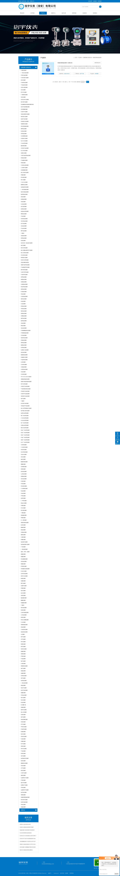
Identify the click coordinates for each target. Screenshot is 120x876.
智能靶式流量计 (24, 123)
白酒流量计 (23, 663)
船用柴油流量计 (24, 194)
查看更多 (23, 810)
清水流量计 (23, 89)
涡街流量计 (23, 765)
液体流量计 (23, 760)
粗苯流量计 (23, 498)
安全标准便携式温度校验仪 (26, 832)
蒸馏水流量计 (24, 153)
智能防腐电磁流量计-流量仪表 (65, 62)
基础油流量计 (24, 235)
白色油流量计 (24, 204)
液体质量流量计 (24, 719)
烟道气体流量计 (24, 119)
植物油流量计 (24, 476)
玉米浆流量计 (24, 374)
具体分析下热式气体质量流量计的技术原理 (28, 838)
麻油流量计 (23, 196)
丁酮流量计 (23, 512)
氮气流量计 (23, 668)
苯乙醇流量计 (24, 510)
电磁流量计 (23, 807)
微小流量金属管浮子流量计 (27, 250)
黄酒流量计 (23, 469)
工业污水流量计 (24, 182)
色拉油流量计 (24, 328)
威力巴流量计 (24, 782)
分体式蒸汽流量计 (25, 77)
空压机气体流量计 (25, 148)
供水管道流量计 (24, 452)
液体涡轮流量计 (24, 631)
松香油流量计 (24, 347)
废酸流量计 (23, 554)
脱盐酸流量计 (24, 515)
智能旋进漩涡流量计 (25, 379)
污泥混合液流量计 (25, 165)
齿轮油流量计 (24, 561)
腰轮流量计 (23, 775)
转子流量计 (23, 743)
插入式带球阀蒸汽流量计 (26, 408)
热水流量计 (23, 700)
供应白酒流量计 (24, 87)
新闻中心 (53, 13)
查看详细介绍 (97, 62)
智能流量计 (23, 794)
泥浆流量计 (23, 714)
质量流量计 (23, 741)
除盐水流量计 (24, 503)
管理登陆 (72, 873)
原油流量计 (23, 323)
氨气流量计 (23, 697)
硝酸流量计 (23, 692)
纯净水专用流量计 (25, 260)
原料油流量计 (24, 277)
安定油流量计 (24, 226)
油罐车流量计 (24, 585)
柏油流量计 (23, 240)
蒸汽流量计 (23, 755)
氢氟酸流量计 (24, 602)
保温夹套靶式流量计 (25, 114)
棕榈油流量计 (24, 199)
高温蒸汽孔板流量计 (25, 391)
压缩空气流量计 (24, 111)
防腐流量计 (23, 731)
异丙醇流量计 (24, 466)
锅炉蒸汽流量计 (24, 116)
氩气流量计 (23, 717)
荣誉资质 (74, 13)
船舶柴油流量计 (24, 354)
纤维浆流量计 (24, 566)
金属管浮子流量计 (25, 789)
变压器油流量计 (24, 221)
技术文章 (64, 13)
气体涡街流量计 (24, 82)
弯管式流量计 (24, 726)
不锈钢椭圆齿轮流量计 (26, 330)
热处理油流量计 (24, 286)
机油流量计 (23, 702)
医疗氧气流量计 (24, 102)
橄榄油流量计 (24, 345)
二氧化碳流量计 (24, 683)
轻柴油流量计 (24, 131)
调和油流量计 (24, 342)
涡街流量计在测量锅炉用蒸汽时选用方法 (28, 847)
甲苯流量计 (23, 495)
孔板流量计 (23, 738)
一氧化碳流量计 (24, 549)
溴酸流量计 (23, 580)
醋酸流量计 (23, 600)
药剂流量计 (23, 483)
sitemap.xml (56, 873)
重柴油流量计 (24, 213)
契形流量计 (23, 721)
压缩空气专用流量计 (25, 386)
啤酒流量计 (23, 162)
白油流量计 (23, 303)
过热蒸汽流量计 (24, 138)
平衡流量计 (23, 780)
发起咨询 (116, 873)
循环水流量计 (24, 709)
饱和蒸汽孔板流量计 (25, 396)
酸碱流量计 (23, 527)
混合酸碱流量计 (24, 559)
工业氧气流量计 (24, 167)
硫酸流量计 (23, 651)
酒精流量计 (23, 653)
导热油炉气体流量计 (25, 405)
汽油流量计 (23, 658)
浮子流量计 (23, 724)
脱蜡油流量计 (24, 313)
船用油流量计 (24, 320)
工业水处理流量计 (25, 418)
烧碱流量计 (23, 707)
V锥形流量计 (24, 70)
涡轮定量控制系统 (25, 262)
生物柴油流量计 (24, 284)
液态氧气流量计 (24, 542)
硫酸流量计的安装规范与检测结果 (27, 830)
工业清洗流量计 (24, 447)
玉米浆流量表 (24, 364)
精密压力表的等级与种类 (25, 824)
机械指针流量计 (24, 357)
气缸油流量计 (24, 228)
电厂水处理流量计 (25, 422)
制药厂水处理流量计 (25, 439)
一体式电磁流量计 (25, 189)
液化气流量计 (24, 687)
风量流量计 (23, 539)
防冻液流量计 (24, 177)
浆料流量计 (23, 595)
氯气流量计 (23, 661)
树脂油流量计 (24, 279)
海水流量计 (23, 456)
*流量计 (22, 233)
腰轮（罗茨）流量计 (25, 551)
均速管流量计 (24, 729)
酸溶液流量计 (24, 145)
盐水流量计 (23, 593)
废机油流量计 (24, 298)
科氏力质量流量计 (25, 619)
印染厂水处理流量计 (25, 437)
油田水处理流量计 (25, 413)
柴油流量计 (23, 627)
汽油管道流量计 (24, 359)
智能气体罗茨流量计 (25, 264)
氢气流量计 (23, 678)
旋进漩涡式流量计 (25, 758)
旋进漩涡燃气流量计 (25, 544)
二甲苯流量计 (24, 500)
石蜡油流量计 (24, 281)
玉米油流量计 (24, 335)
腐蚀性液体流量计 (25, 522)
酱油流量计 (23, 325)
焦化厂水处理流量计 (25, 432)
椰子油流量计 (24, 230)
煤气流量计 (23, 636)
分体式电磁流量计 (25, 612)
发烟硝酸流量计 (24, 170)
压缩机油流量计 (24, 369)
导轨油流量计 (24, 308)
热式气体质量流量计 (25, 106)
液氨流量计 (23, 670)
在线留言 (95, 1)
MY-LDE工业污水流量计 (26, 376)
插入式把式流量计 (25, 172)
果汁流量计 (23, 179)
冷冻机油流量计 (24, 296)
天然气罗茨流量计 (25, 272)
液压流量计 (23, 734)
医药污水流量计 (24, 576)
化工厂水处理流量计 (25, 442)
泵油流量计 (23, 294)
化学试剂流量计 (24, 573)
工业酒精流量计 (24, 488)
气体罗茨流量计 (24, 274)
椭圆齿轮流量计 (24, 763)
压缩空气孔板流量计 (25, 393)
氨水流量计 (23, 590)
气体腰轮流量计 (24, 160)
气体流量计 (23, 751)
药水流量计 (23, 507)
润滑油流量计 (24, 675)
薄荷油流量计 (24, 238)
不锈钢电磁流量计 (25, 332)
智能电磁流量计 (24, 624)
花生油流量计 (24, 478)
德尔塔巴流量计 (24, 799)
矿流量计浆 (23, 704)
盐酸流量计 (23, 673)
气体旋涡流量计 (24, 85)
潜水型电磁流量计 (25, 126)
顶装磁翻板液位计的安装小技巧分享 (27, 841)
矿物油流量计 (24, 291)
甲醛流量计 (23, 505)
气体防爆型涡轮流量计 (26, 388)
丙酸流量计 (23, 174)
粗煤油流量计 (24, 208)
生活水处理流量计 (25, 420)
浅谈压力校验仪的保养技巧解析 (27, 827)
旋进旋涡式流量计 (25, 187)
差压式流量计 (24, 748)
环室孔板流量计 (24, 75)
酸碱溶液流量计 (24, 461)
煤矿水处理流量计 (25, 427)
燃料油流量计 (24, 128)
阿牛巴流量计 (24, 92)
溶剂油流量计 (24, 133)
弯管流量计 (23, 787)
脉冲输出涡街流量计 (25, 410)
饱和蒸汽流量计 (24, 257)
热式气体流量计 (24, 690)
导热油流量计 (24, 695)
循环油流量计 (24, 318)
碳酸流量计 (23, 556)
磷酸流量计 (23, 464)
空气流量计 (23, 768)
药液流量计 (23, 481)
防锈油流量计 (24, 306)
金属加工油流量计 (25, 349)
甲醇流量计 (23, 656)
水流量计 (23, 634)
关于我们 (32, 13)
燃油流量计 (23, 685)
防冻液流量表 (24, 486)
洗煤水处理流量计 (25, 425)
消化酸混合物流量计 (25, 568)
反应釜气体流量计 (25, 403)
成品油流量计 (24, 352)
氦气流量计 (23, 245)
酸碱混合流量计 (24, 184)
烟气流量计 (23, 646)
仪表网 (66, 873)
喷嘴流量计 (23, 644)
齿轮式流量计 (24, 736)
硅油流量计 (23, 301)
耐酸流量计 (23, 563)
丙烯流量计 (23, 588)
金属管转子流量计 (25, 777)
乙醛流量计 (23, 537)
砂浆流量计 (23, 525)
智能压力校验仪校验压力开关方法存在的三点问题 (28, 844)
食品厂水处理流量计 (25, 430)
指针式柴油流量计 (25, 191)
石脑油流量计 (24, 315)
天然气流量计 (24, 772)
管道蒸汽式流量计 (25, 121)
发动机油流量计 (24, 218)
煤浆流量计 (23, 617)
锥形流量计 (23, 746)
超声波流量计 (24, 792)
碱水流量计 (23, 459)
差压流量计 (23, 80)
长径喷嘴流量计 (24, 136)
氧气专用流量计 (24, 384)
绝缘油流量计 (24, 157)
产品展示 (80, 57)
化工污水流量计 (24, 140)
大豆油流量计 (24, 614)
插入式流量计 (24, 712)
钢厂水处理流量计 (25, 415)
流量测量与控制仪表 (26, 67)
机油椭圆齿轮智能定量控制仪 (27, 104)
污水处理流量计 (24, 143)
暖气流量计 (23, 583)
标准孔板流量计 (24, 802)
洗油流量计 (23, 493)
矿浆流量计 (23, 362)
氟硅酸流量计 (24, 597)
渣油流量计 (23, 201)
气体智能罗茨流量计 (25, 267)
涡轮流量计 (23, 804)
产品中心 (43, 13)
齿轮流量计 (23, 97)
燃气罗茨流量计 (24, 269)
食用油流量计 (24, 680)
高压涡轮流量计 (24, 255)
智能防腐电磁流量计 (25, 797)
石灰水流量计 (24, 454)
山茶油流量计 (24, 473)
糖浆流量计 (23, 534)
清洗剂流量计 (24, 449)
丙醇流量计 (23, 517)
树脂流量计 (23, 578)
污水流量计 (23, 622)
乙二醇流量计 (24, 520)
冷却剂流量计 (24, 444)
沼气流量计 (23, 639)
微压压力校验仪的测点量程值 (26, 850)
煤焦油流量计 (24, 289)
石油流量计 (23, 371)
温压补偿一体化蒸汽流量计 (27, 243)
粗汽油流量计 (24, 206)
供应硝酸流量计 (24, 109)
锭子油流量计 (24, 223)
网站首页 (22, 13)
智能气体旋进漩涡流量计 (26, 381)
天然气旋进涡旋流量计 (26, 155)
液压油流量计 (24, 607)
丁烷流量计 (23, 546)
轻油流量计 (23, 490)
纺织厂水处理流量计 (25, 435)
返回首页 (90, 1)
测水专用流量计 (24, 247)
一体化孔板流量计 (25, 72)
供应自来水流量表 (25, 99)
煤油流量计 (23, 529)
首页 (76, 57)
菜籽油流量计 (24, 471)
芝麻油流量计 (24, 340)
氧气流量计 (23, 641)
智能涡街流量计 (24, 666)
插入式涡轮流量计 (25, 252)
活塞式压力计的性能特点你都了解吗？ (28, 835)
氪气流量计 (23, 398)
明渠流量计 (23, 753)
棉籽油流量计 (24, 311)
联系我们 (100, 1)
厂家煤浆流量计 (24, 94)
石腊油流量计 (24, 532)
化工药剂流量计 (24, 150)
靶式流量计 (23, 770)
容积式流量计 (24, 648)
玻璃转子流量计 (24, 785)
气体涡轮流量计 (24, 629)
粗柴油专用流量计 (25, 211)
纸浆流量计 (23, 610)
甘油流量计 (23, 216)
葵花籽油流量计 (24, 337)
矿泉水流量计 (24, 571)
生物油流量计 (24, 367)
